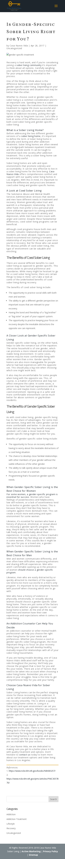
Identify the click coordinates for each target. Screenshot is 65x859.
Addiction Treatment (16, 819)
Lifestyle (10, 823)
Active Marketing (31, 851)
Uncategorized (14, 48)
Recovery (11, 828)
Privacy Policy (50, 851)
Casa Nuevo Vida (19, 45)
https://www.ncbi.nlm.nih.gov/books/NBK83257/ (32, 770)
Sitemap (33, 854)
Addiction (11, 814)
